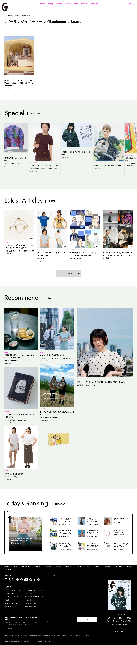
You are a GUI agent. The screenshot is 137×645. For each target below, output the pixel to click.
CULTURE (58, 567)
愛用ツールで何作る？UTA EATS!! (34, 597)
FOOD (89, 567)
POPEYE (17, 636)
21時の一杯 (28, 600)
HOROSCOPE (119, 567)
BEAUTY (48, 567)
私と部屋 (7, 600)
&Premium (47, 636)
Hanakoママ (65, 636)
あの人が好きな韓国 (30, 606)
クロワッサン (24, 636)
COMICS (97, 567)
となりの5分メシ (29, 593)
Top (5, 15)
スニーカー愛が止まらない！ (12, 590)
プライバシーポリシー (25, 622)
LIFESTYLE (79, 567)
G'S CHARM (38, 567)
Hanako (40, 636)
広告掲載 (40, 641)
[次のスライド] (9, 178)
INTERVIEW (68, 567)
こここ (83, 636)
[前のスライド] (6, 178)
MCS (87, 636)
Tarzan (53, 636)
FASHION (7, 567)
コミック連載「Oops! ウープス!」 (34, 590)
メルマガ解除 (8, 628)
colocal (58, 636)
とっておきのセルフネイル (12, 593)
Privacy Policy (48, 641)
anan (5, 636)
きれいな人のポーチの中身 (12, 597)
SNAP (15, 567)
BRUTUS (11, 636)
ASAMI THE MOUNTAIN (11, 603)
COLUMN (107, 567)
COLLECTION (26, 567)
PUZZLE (129, 567)
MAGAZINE (7, 570)
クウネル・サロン (75, 636)
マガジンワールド (31, 641)
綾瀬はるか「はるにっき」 (12, 606)
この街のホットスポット (31, 603)
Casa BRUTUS (33, 636)
